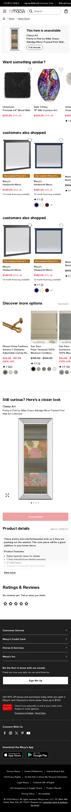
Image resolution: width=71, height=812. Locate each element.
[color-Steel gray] (49, 369)
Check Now (40, 713)
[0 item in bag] (66, 11)
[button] (35, 463)
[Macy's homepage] (4, 18)
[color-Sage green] (39, 369)
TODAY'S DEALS (11, 3)
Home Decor (24, 18)
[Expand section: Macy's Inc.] (35, 656)
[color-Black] (33, 369)
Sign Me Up (35, 680)
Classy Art (32, 35)
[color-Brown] (47, 205)
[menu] (5, 11)
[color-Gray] (67, 372)
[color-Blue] (36, 205)
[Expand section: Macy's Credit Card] (35, 639)
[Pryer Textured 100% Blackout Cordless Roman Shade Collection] (44, 327)
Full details (35, 47)
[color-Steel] (44, 369)
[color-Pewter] (16, 372)
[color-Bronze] (5, 372)
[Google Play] (37, 754)
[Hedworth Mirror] (18, 156)
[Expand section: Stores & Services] (35, 648)
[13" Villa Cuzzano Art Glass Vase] (49, 85)
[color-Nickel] (11, 372)
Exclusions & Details (24, 713)
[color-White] (42, 205)
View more (10, 572)
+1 (51, 205)
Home (11, 18)
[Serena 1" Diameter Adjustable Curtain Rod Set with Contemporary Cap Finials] (16, 327)
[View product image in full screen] (7, 495)
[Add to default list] (30, 70)
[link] (18, 111)
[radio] (36, 205)
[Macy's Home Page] (17, 11)
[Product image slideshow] (35, 463)
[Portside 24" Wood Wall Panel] (18, 85)
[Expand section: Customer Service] (35, 630)
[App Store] (12, 754)
